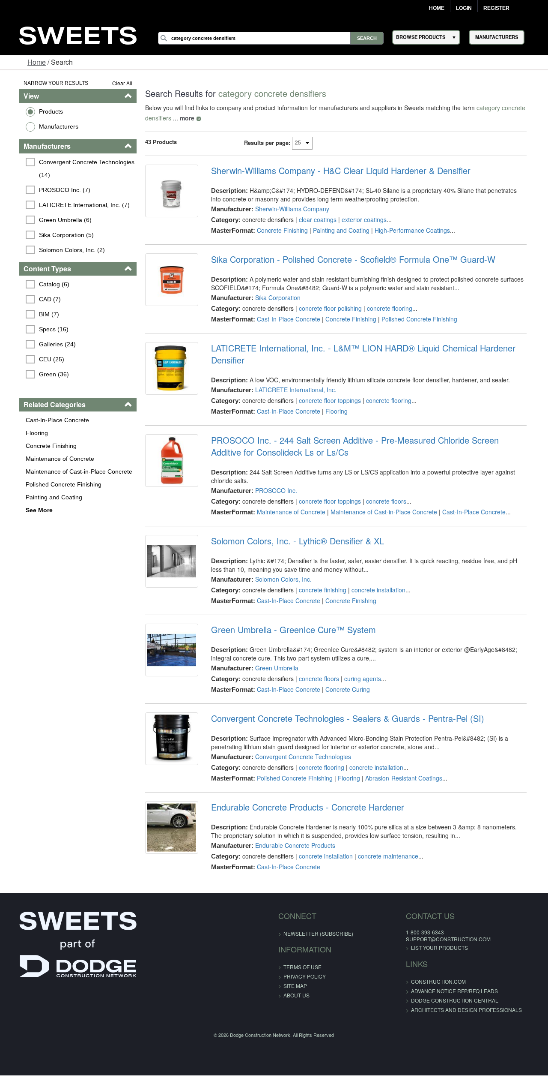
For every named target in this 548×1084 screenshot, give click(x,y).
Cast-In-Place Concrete (43, 420)
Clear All (115, 83)
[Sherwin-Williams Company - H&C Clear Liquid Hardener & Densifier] (166, 193)
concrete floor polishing (326, 308)
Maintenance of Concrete (46, 458)
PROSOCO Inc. (272, 490)
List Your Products (421, 947)
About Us (296, 995)
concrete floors (382, 501)
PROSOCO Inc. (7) (51, 189)
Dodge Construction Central (436, 1000)
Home (436, 8)
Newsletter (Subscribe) (318, 933)
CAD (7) (37, 299)
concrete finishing (318, 590)
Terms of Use (302, 966)
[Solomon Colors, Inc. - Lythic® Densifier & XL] (166, 563)
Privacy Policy (304, 976)
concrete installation (375, 590)
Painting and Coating (40, 497)
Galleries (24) (44, 344)
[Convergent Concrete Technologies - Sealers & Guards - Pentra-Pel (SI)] (166, 740)
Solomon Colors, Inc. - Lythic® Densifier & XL (293, 541)
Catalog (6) (41, 284)
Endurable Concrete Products (291, 845)
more (180, 118)
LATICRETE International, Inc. (292, 389)
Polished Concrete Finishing (50, 484)
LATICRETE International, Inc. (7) (71, 204)
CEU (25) (38, 359)
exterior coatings (360, 219)
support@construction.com (430, 939)
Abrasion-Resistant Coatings (399, 778)
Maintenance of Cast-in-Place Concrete (65, 471)
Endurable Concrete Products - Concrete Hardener (303, 807)
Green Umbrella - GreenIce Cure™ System (289, 630)
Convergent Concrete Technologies (299, 756)
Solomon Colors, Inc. (279, 579)
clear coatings (314, 219)
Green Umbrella (273, 668)
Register (496, 8)
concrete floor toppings (326, 400)
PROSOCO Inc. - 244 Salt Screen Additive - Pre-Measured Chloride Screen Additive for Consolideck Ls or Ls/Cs (373, 446)
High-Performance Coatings (408, 230)
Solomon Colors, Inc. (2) (59, 249)
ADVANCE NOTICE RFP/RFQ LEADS (436, 990)
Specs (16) (40, 329)
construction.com (420, 981)
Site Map (295, 985)
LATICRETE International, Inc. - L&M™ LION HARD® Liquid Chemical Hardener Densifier (359, 354)
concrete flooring (385, 308)
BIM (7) (36, 314)
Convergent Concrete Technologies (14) (74, 168)
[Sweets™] (78, 34)
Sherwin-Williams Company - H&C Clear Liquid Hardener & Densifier (337, 171)
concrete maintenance (384, 856)
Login (464, 8)
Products (37, 111)
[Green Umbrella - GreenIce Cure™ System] (166, 652)
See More (25, 510)
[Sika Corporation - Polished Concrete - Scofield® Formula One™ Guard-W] (166, 281)
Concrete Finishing (37, 445)
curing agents (358, 678)
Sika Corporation (274, 297)
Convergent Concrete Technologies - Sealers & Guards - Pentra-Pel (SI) (343, 718)
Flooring (23, 432)
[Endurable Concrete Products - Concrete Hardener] (166, 829)
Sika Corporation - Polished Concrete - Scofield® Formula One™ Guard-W (349, 259)
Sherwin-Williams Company (288, 208)
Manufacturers (45, 126)
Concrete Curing (344, 689)
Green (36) (41, 374)
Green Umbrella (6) (52, 219)
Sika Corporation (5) (53, 234)
